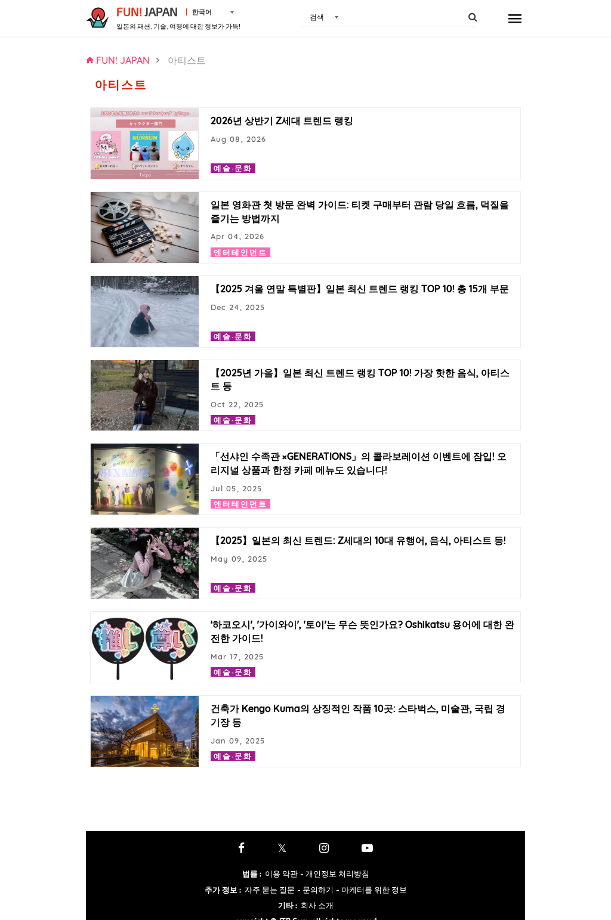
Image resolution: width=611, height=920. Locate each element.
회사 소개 (317, 905)
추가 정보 (223, 889)
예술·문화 (233, 168)
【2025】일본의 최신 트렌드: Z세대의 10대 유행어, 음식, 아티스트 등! (358, 540)
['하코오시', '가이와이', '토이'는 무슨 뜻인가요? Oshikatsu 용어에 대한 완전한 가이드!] (145, 647)
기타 (287, 905)
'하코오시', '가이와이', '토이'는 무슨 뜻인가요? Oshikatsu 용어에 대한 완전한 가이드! (362, 631)
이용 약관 (281, 873)
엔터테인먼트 (240, 252)
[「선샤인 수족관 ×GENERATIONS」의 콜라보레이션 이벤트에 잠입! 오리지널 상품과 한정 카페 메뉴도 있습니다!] (145, 479)
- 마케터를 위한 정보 (371, 889)
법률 (251, 873)
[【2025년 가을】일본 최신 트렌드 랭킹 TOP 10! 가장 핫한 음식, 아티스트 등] (145, 395)
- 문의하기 (315, 889)
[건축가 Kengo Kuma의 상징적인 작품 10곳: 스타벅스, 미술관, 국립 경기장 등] (145, 731)
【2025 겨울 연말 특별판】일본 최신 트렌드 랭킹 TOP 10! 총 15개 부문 (360, 289)
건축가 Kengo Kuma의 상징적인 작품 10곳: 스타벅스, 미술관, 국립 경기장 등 (358, 715)
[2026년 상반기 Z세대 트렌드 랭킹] (145, 143)
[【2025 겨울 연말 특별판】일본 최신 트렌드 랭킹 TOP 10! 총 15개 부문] (145, 311)
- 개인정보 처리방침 (334, 873)
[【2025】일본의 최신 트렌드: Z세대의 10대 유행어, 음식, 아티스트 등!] (145, 563)
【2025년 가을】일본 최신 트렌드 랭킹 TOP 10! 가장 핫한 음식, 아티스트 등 (360, 379)
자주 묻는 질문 (270, 889)
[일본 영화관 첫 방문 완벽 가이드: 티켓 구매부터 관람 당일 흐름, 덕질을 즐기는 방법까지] (145, 227)
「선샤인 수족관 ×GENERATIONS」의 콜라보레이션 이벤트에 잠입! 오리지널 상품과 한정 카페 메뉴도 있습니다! (359, 463)
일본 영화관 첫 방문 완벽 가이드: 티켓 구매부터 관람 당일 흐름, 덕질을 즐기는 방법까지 (360, 211)
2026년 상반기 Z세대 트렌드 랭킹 (282, 120)
